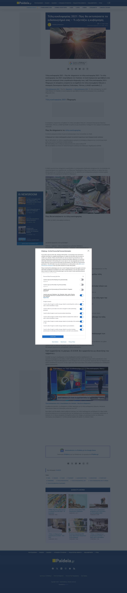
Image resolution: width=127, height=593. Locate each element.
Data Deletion (55, 341)
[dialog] (63, 296)
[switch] (82, 280)
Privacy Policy (72, 341)
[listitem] (63, 276)
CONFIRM (53, 336)
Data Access (63, 341)
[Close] (89, 251)
